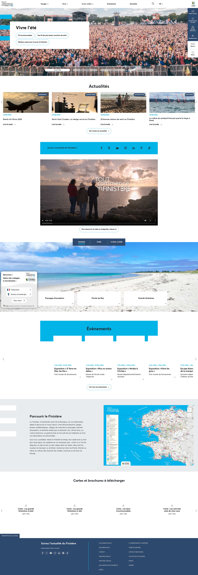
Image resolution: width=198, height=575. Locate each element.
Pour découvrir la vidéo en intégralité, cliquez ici (99, 229)
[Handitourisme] (140, 67)
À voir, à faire (86, 4)
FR (160, 4)
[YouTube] (50, 553)
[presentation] (3, 359)
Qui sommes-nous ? (105, 543)
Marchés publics (105, 556)
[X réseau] (46, 553)
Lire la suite (8, 124)
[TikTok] (67, 553)
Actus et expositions (47, 44)
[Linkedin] (59, 553)
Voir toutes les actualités (98, 131)
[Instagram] (55, 553)
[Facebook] (42, 553)
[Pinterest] (63, 553)
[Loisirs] (113, 67)
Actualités (133, 4)
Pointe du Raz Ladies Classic (70, 44)
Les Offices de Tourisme (137, 556)
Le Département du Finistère (138, 543)
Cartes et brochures (136, 552)
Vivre (64, 4)
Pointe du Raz (193, 13)
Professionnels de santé (193, 21)
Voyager (44, 4)
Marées (193, 46)
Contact (102, 552)
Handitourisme (193, 38)
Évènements (111, 4)
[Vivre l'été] (57, 67)
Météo (193, 55)
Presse (131, 561)
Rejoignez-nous (104, 547)
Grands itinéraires (193, 30)
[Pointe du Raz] (85, 67)
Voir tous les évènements (98, 387)
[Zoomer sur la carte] (189, 409)
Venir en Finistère (135, 547)
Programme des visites (26, 44)
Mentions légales (105, 561)
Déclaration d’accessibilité (108, 565)
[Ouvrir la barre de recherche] (153, 3)
